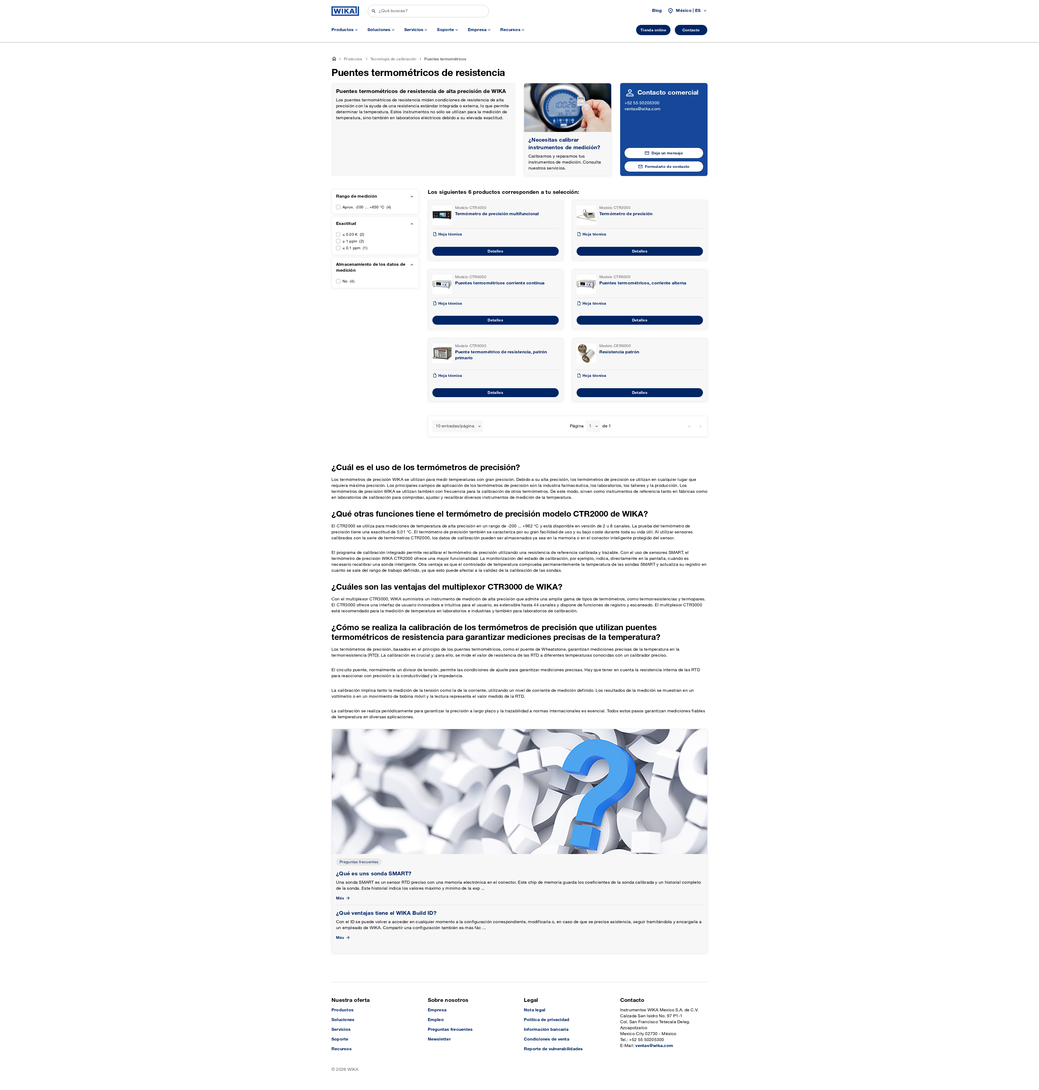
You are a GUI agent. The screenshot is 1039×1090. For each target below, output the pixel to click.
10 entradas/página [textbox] (455, 426)
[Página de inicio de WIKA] (345, 11)
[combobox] (457, 426)
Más (340, 898)
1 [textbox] (590, 426)
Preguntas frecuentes (359, 862)
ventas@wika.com (642, 109)
